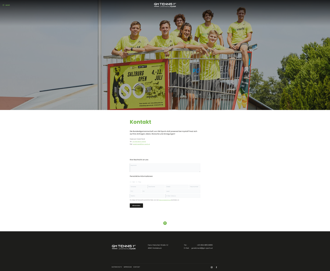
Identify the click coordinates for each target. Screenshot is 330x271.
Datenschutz (117, 267)
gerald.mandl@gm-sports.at (141, 144)
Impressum (128, 267)
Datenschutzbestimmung (165, 200)
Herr (133, 182)
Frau (139, 182)
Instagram (212, 267)
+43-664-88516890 (205, 245)
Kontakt (136, 267)
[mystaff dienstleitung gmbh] (165, 5)
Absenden (136, 205)
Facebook (216, 267)
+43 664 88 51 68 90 (139, 142)
